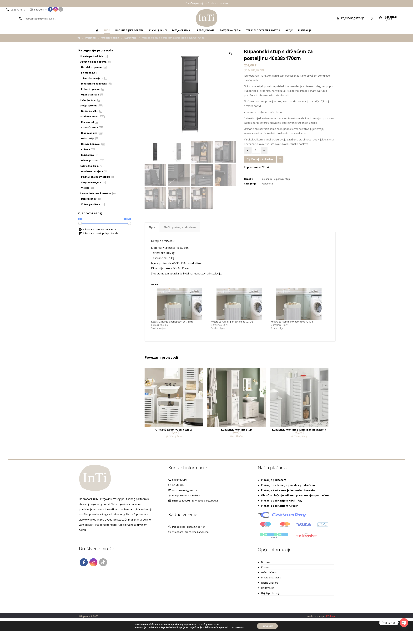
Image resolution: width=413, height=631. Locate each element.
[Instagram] (55, 9)
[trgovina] (206, 18)
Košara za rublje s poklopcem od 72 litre (172, 321)
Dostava (265, 562)
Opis (152, 227)
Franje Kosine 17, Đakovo (186, 495)
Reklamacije (267, 587)
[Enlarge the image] (231, 53)
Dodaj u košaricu (262, 159)
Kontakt (265, 567)
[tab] (152, 227)
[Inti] (78, 37)
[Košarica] (380, 18)
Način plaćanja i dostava (180, 227)
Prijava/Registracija (352, 18)
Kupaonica (267, 183)
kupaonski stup (282, 178)
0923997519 (179, 480)
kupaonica (267, 178)
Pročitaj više (156, 442)
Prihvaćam (267, 625)
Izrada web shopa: (316, 616)
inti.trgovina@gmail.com (185, 490)
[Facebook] (50, 9)
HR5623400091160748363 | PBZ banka (195, 500)
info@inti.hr (178, 485)
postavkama (237, 627)
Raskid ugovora (269, 582)
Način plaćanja (269, 572)
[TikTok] (60, 9)
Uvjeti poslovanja (270, 593)
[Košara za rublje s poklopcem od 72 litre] (179, 304)
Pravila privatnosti (271, 577)
